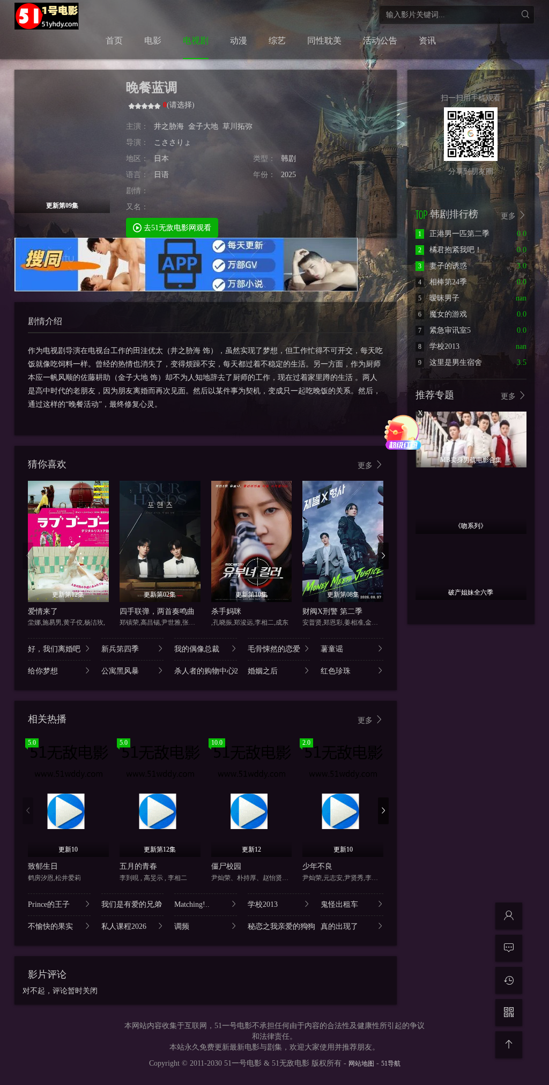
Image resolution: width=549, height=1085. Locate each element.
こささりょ (172, 142)
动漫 (238, 40)
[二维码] (508, 1012)
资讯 (427, 40)
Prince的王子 (49, 904)
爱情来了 (43, 611)
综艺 (277, 40)
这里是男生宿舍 (450, 362)
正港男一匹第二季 (453, 234)
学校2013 (263, 904)
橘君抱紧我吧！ (450, 250)
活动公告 (380, 40)
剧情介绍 (45, 321)
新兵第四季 (120, 649)
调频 (181, 926)
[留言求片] (508, 948)
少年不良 (317, 866)
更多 (366, 465)
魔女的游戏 (442, 314)
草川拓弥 (237, 126)
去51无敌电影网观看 (176, 228)
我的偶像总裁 (196, 649)
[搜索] (525, 14)
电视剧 (196, 40)
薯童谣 (332, 649)
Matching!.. (192, 904)
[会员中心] (508, 916)
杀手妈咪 (226, 611)
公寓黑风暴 (120, 671)
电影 (152, 40)
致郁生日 (43, 866)
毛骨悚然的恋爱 (274, 649)
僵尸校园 (226, 866)
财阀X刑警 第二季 (332, 611)
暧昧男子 (438, 298)
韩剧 (288, 159)
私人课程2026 (123, 926)
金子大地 (203, 126)
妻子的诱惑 (442, 266)
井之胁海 (169, 126)
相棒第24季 (442, 282)
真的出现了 (339, 926)
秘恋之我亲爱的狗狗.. (279, 926)
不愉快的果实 (50, 926)
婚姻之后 (263, 671)
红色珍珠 (336, 671)
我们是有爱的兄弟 (131, 904)
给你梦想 (43, 671)
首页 (114, 40)
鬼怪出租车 (339, 904)
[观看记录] (508, 980)
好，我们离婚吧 (54, 649)
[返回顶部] (508, 1044)
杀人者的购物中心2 (205, 671)
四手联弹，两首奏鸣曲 (157, 611)
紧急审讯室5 (444, 330)
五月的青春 (138, 866)
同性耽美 (324, 40)
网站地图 (361, 1063)
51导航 (390, 1063)
